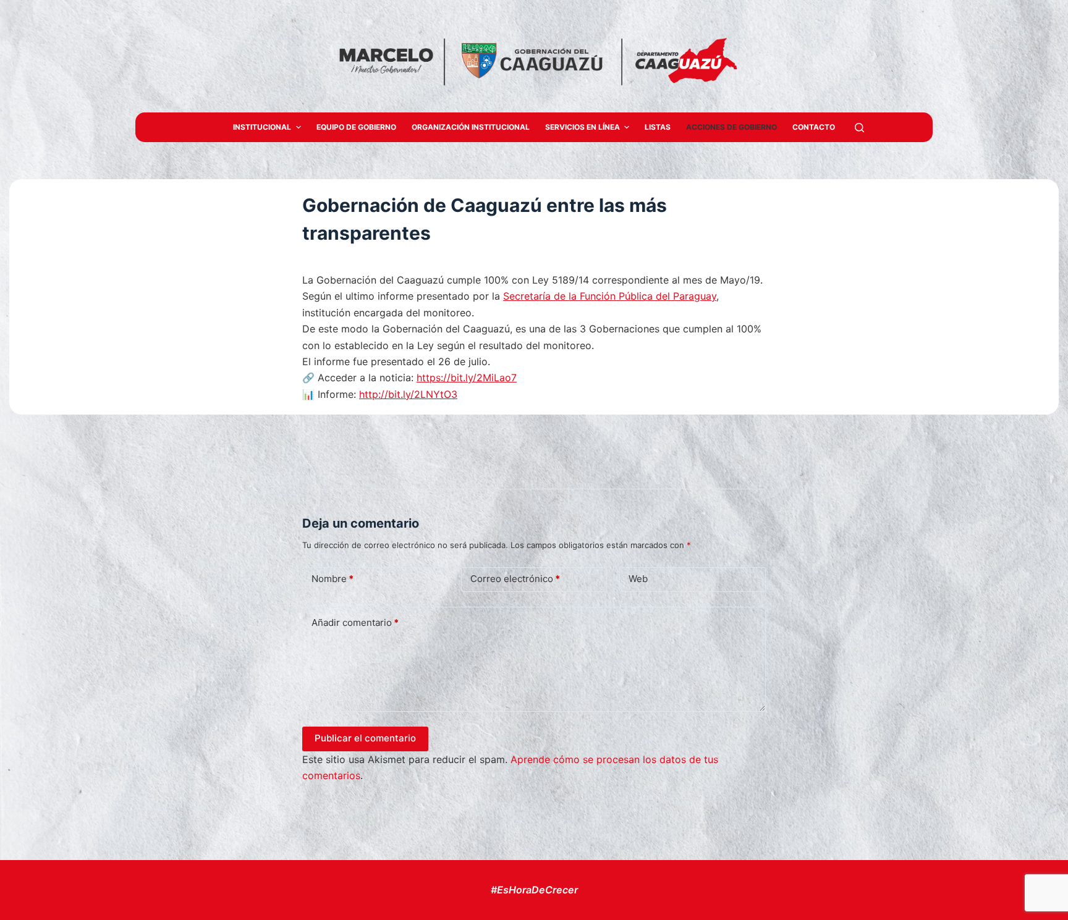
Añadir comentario (355, 622)
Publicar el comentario (365, 738)
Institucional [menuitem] (262, 127)
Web (638, 578)
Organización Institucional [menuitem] (471, 127)
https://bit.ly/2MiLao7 (467, 377)
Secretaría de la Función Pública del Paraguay (609, 296)
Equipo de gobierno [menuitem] (356, 127)
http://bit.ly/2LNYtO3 (408, 394)
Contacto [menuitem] (813, 127)
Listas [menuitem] (658, 127)
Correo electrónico (515, 578)
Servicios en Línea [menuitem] (582, 127)
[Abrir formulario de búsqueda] (859, 127)
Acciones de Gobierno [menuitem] (731, 127)
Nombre (333, 578)
